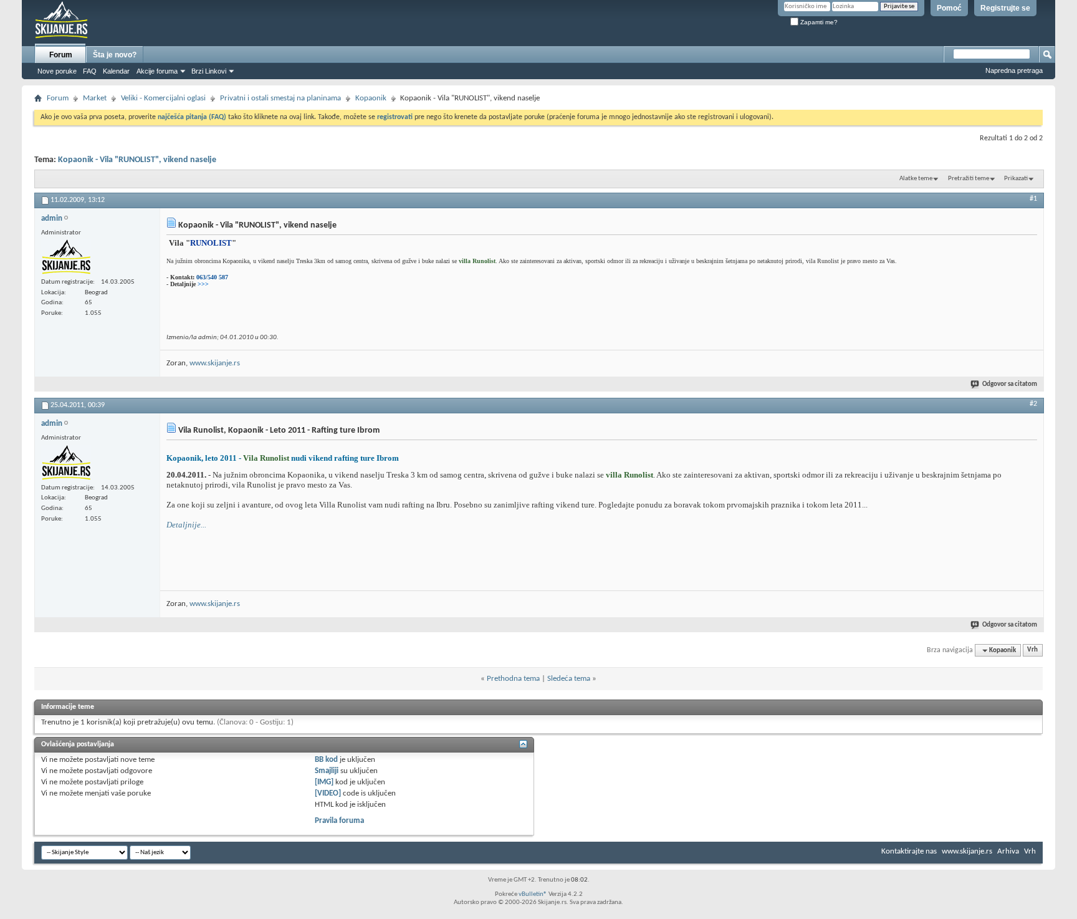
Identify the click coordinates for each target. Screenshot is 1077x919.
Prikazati (1016, 178)
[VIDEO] (328, 793)
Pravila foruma (339, 821)
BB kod (326, 760)
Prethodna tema (513, 679)
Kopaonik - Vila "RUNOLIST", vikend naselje (137, 160)
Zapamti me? (818, 22)
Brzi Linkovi (208, 71)
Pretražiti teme (968, 178)
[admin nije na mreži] (66, 257)
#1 (1033, 199)
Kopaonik (370, 98)
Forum (60, 55)
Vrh (1032, 650)
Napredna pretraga (1014, 70)
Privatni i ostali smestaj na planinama (280, 98)
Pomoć (949, 8)
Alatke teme (915, 178)
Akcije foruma (157, 71)
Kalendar (116, 71)
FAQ (90, 71)
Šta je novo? (114, 55)
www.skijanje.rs (214, 363)
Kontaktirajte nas (909, 851)
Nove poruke (57, 71)
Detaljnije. (184, 524)
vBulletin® (533, 894)
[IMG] (324, 782)
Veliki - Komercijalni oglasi (163, 98)
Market (95, 98)
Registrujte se (1005, 8)
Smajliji (326, 771)
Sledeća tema (568, 679)
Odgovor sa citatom (1009, 384)
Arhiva (1008, 851)
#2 (1033, 404)
